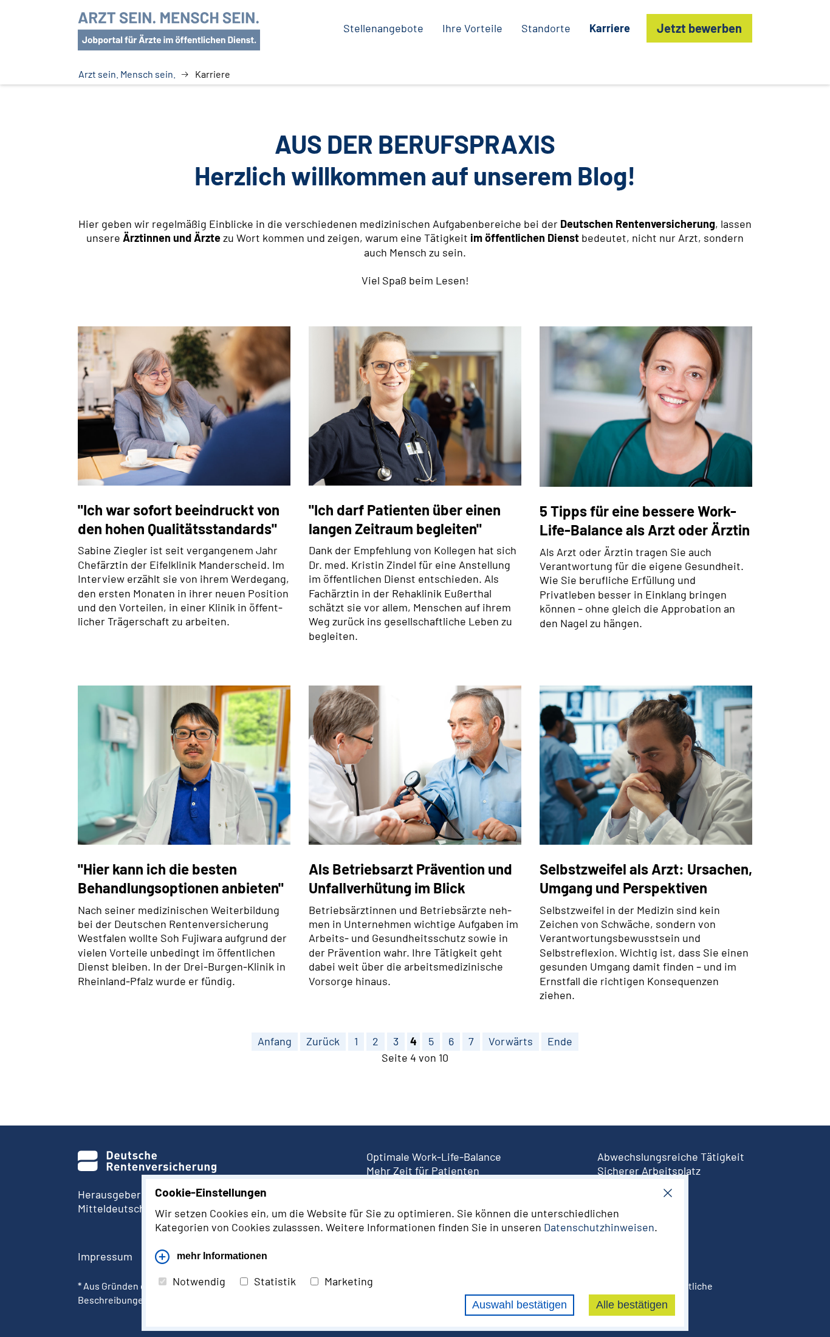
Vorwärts (511, 1041)
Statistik (275, 1281)
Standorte (546, 28)
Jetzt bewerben (699, 28)
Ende (559, 1041)
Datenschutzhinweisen (599, 1227)
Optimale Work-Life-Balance (433, 1156)
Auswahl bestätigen (519, 1305)
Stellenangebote (383, 28)
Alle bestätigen (632, 1305)
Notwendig (199, 1281)
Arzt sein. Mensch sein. (127, 74)
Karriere (609, 28)
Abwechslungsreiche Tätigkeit (670, 1156)
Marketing (348, 1281)
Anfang (275, 1041)
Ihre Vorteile (472, 28)
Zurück (323, 1041)
